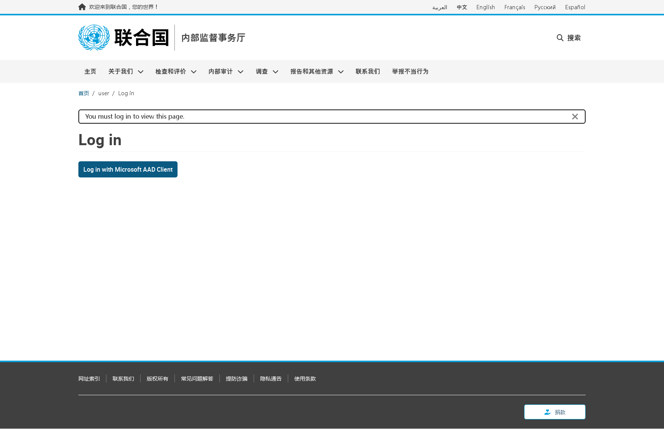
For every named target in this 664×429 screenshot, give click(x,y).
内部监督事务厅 (213, 37)
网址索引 (89, 378)
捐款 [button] (560, 412)
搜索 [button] (573, 37)
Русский (545, 7)
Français (515, 7)
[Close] (575, 116)
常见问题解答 (197, 378)
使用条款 (305, 378)
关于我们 (117, 71)
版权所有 (157, 378)
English (485, 7)
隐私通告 (271, 378)
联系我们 (367, 71)
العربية (439, 7)
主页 (90, 71)
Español (575, 7)
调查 (259, 71)
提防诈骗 (236, 378)
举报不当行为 (410, 71)
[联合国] (123, 38)
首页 (83, 93)
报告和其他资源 (308, 71)
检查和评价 (167, 71)
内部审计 (218, 71)
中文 (461, 7)
